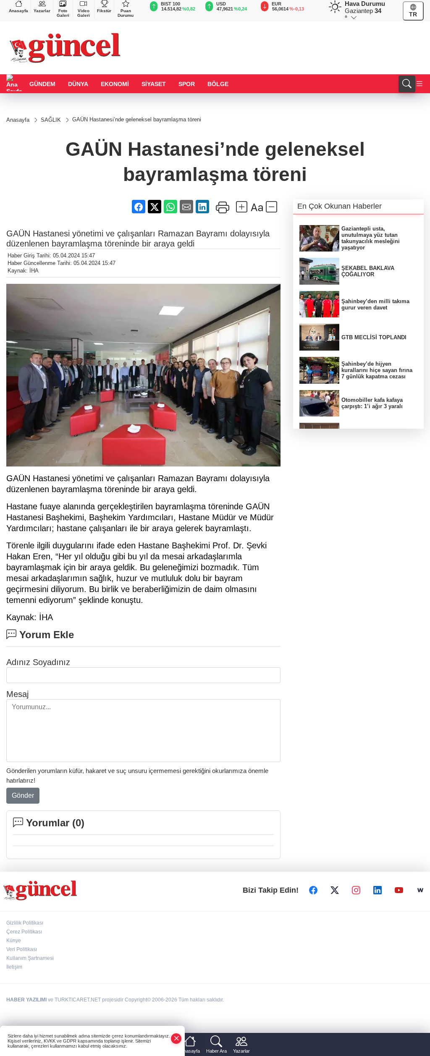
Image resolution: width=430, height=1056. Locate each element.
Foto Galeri (63, 13)
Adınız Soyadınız (38, 662)
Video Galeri (83, 13)
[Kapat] (176, 1038)
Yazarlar (42, 10)
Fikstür (104, 10)
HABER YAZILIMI (26, 1000)
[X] (334, 890)
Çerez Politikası (24, 932)
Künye (13, 940)
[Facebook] (313, 890)
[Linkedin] (377, 890)
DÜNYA (78, 84)
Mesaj (17, 694)
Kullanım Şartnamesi (30, 958)
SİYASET (154, 84)
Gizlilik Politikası (24, 923)
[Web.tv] (420, 890)
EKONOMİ (115, 84)
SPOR (186, 84)
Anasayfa (18, 10)
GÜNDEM (42, 84)
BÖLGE (217, 84)
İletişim (14, 967)
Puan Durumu (126, 13)
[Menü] (419, 84)
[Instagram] (356, 890)
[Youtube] (399, 890)
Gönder (23, 795)
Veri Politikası (21, 949)
